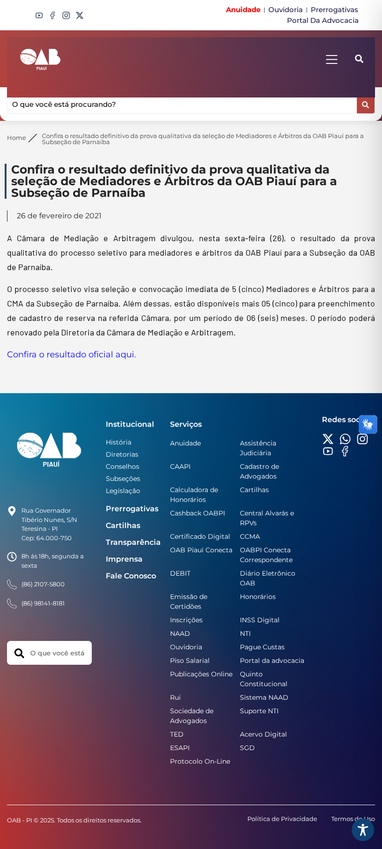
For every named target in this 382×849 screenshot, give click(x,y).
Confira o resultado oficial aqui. (71, 354)
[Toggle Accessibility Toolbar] (363, 830)
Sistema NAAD (264, 697)
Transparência (133, 542)
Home (16, 137)
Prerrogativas (132, 508)
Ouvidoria (186, 647)
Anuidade (185, 443)
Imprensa (124, 559)
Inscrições (186, 620)
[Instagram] (66, 15)
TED (177, 734)
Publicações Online (201, 674)
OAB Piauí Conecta (201, 550)
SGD (247, 748)
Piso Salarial (190, 660)
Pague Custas (262, 647)
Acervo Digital (263, 734)
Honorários (258, 596)
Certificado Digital (200, 536)
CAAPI (180, 466)
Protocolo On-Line (200, 761)
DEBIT (180, 573)
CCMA (250, 536)
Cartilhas (123, 525)
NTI (245, 633)
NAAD (180, 633)
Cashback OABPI (197, 513)
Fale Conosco (131, 575)
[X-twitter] (79, 15)
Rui (175, 697)
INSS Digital (260, 620)
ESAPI (180, 748)
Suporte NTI (259, 711)
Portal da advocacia (272, 660)
